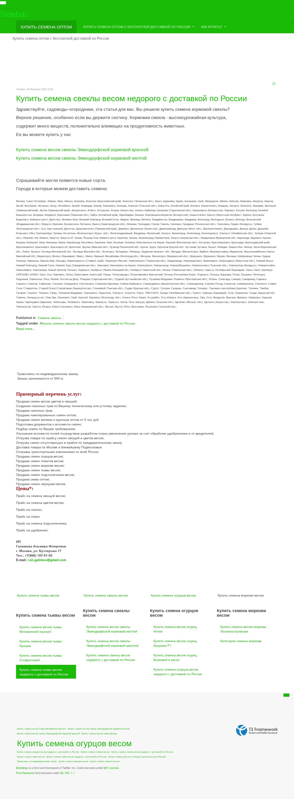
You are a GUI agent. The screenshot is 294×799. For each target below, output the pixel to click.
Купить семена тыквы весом (38, 595)
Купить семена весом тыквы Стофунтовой (41, 657)
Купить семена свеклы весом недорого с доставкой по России (131, 97)
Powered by (257, 730)
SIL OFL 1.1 (67, 773)
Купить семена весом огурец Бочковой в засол (175, 657)
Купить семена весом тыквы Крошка (41, 643)
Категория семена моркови (240, 640)
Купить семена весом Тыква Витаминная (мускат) (41, 728)
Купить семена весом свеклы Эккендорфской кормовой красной (82, 149)
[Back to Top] (286, 695)
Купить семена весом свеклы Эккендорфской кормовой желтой (81, 158)
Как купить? (212, 26)
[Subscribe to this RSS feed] (274, 84)
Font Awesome (25, 773)
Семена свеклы (49, 317)
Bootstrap (22, 768)
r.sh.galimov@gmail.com (47, 560)
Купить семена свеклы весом (106, 595)
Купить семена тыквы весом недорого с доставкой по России (44, 671)
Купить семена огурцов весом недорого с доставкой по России (177, 671)
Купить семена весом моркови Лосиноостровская (243, 628)
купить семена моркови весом (73, 761)
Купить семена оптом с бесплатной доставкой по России (137, 26)
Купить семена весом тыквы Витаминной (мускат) (41, 629)
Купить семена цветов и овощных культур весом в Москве (137, 756)
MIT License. (111, 768)
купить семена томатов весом (104, 761)
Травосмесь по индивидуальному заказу (37, 761)
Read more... (25, 328)
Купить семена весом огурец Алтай (175, 628)
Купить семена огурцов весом (173, 595)
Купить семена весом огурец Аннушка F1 (175, 643)
